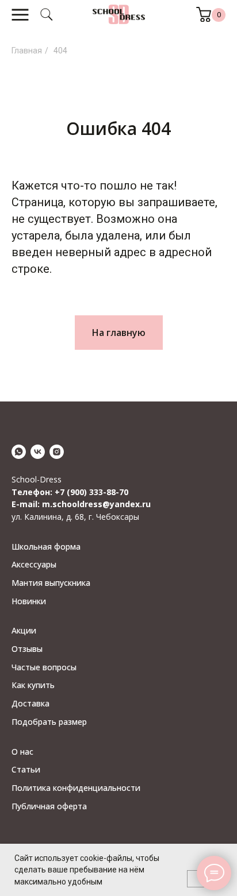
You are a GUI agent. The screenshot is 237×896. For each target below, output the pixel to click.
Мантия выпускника (51, 582)
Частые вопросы (44, 667)
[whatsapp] (19, 452)
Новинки (29, 601)
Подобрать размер (49, 721)
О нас (22, 751)
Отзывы (27, 648)
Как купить (33, 684)
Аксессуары (34, 564)
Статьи (26, 769)
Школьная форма (46, 546)
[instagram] (56, 452)
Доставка (30, 703)
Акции (24, 630)
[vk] (37, 452)
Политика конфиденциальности (76, 787)
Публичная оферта (49, 806)
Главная (27, 50)
